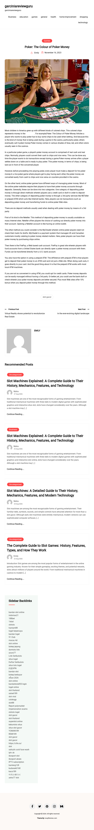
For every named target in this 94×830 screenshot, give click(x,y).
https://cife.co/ (15, 743)
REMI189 (13, 734)
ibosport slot (14, 756)
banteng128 (14, 765)
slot (10, 746)
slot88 (11, 703)
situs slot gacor (15, 728)
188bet (12, 618)
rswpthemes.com (51, 818)
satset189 (13, 693)
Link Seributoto (15, 656)
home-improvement (67, 17)
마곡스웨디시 (14, 774)
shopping (84, 17)
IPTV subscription (16, 762)
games (34, 17)
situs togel (13, 659)
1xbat (11, 621)
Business (12, 17)
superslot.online (15, 721)
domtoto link (14, 650)
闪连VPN (12, 668)
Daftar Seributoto (16, 662)
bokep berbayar (15, 675)
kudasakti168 (14, 768)
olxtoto (12, 625)
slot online (13, 643)
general (44, 17)
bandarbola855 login (18, 684)
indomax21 (13, 615)
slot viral (12, 696)
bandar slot (13, 671)
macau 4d (13, 640)
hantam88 (13, 628)
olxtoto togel (14, 712)
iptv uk (11, 752)
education (24, 17)
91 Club (12, 637)
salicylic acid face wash (19, 749)
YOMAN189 (14, 731)
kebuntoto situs (15, 724)
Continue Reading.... (15, 414)
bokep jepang (14, 646)
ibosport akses (15, 759)
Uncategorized (15, 375)
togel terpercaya (16, 631)
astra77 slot (14, 777)
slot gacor (30, 133)
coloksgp (13, 699)
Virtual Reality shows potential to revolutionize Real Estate (25, 315)
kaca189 (12, 771)
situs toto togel (15, 665)
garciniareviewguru (19, 6)
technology (83, 22)
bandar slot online (16, 612)
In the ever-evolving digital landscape (73, 313)
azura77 (12, 653)
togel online (14, 687)
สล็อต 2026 (13, 678)
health (53, 17)
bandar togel (14, 634)
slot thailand (14, 690)
